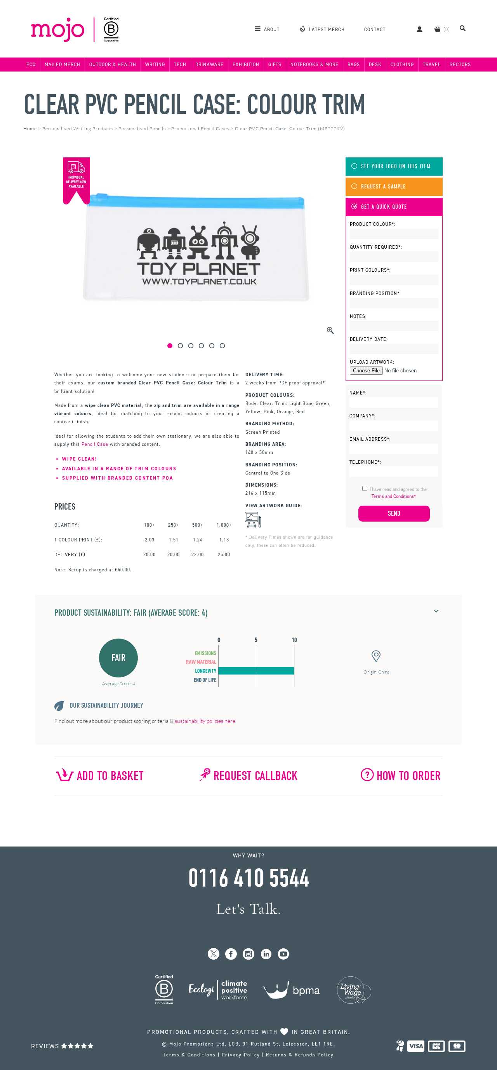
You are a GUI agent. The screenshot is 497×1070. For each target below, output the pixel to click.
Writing (155, 64)
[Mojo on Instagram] (249, 954)
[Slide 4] (201, 346)
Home (30, 128)
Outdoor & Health (112, 64)
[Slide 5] (212, 346)
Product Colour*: (373, 224)
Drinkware (209, 64)
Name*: (358, 393)
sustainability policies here (205, 720)
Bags (354, 64)
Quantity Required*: (376, 247)
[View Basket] (437, 29)
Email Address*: (370, 439)
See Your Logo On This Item (396, 166)
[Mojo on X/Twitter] (214, 954)
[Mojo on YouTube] (284, 954)
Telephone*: (365, 462)
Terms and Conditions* (394, 496)
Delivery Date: (369, 339)
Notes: (358, 316)
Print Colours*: (370, 270)
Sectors (460, 64)
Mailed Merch (62, 64)
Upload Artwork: (372, 362)
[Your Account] (415, 29)
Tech (180, 64)
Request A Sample (383, 186)
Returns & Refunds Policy (300, 1055)
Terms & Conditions (189, 1055)
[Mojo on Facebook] (231, 954)
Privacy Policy (241, 1055)
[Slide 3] (191, 346)
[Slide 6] (222, 346)
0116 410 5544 (248, 878)
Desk (375, 64)
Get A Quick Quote (384, 207)
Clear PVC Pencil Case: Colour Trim (194, 104)
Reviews (46, 1046)
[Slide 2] (180, 346)
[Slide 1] (170, 346)
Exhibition (246, 64)
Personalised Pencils (142, 128)
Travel (432, 64)
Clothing (402, 64)
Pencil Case (95, 444)
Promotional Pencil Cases (200, 128)
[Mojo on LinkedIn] (266, 954)
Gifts (275, 64)
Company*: (362, 416)
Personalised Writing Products (77, 128)
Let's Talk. (248, 908)
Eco (31, 64)
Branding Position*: (375, 293)
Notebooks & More (314, 64)
